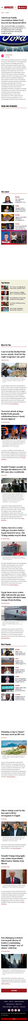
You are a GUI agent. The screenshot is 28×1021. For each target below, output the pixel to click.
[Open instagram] (19, 1010)
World (7, 12)
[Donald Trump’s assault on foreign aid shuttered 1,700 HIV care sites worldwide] (14, 485)
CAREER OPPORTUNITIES (19, 1001)
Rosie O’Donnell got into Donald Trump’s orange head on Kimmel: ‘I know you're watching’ (20, 681)
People (17, 667)
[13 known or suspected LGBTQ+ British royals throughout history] (5, 304)
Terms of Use (5, 1015)
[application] (14, 237)
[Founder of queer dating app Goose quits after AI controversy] (7, 670)
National (17, 197)
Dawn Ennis (4, 737)
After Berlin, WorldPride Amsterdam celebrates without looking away (16, 310)
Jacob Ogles (4, 475)
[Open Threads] (15, 1010)
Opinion (17, 206)
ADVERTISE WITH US (10, 1004)
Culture (17, 224)
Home (2, 12)
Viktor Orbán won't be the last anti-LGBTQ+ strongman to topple (13, 813)
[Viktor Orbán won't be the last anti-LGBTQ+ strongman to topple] (14, 828)
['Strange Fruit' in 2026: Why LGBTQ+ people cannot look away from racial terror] (7, 208)
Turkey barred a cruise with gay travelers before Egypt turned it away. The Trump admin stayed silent (13, 531)
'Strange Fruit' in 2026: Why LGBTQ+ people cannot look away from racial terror (20, 211)
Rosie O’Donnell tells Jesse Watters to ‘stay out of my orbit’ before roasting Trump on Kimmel (21, 229)
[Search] (16, 7)
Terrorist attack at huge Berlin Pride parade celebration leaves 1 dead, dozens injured (13, 415)
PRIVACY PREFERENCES (7, 1007)
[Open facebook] (9, 1010)
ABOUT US (11, 1001)
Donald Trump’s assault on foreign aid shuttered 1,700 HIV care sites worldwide (13, 469)
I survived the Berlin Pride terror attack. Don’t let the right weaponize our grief (13, 354)
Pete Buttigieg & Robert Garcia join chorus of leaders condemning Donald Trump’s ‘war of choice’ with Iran (12, 942)
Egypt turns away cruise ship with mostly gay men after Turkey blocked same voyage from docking (13, 596)
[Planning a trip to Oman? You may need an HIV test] (14, 747)
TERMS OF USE (16, 1007)
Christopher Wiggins (6, 422)
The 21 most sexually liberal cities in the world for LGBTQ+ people (18, 288)
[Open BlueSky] (12, 1010)
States (17, 658)
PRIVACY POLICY (18, 1004)
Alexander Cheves (5, 360)
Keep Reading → (14, 404)
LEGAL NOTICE (22, 1007)
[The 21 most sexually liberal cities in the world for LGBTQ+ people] (5, 287)
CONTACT (6, 1001)
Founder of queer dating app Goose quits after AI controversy (20, 672)
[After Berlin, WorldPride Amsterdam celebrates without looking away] (5, 309)
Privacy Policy (23, 1013)
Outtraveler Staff (9, 54)
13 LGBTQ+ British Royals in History (17, 303)
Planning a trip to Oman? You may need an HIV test (12, 733)
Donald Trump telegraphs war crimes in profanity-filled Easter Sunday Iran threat (13, 859)
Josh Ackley (4, 819)
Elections (17, 694)
